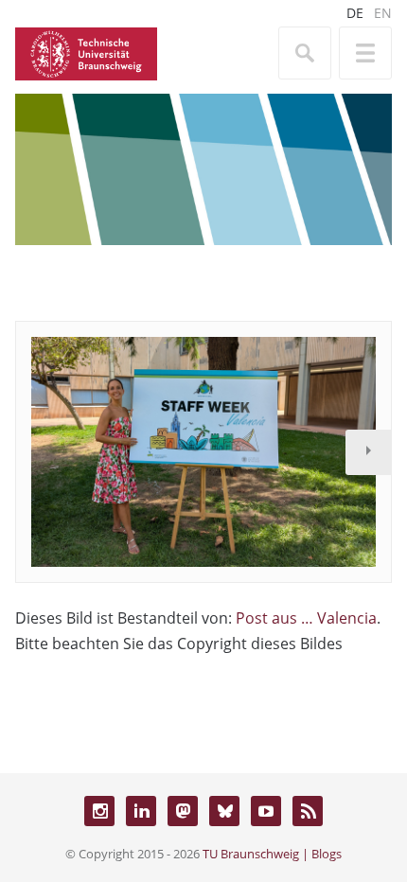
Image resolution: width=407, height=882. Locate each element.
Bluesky (224, 811)
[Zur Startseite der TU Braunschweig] (86, 52)
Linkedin (141, 811)
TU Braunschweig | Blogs (272, 853)
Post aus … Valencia (306, 618)
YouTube (266, 811)
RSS (307, 811)
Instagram (99, 811)
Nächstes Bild (368, 452)
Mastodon (183, 811)
